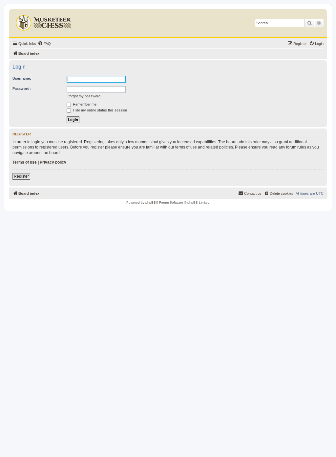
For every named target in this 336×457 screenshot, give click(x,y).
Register (21, 176)
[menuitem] (44, 44)
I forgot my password (83, 96)
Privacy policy (53, 162)
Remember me (84, 104)
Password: (21, 88)
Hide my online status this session (99, 110)
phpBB (150, 202)
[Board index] (44, 21)
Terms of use (24, 162)
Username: (21, 78)
